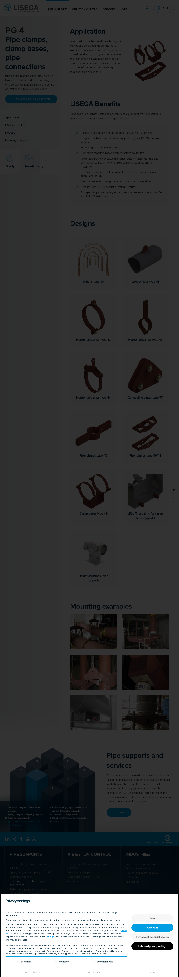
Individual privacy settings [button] (152, 946)
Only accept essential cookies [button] (152, 936)
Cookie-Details (32, 972)
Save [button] (152, 918)
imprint (151, 972)
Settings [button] (49, 936)
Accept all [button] (152, 927)
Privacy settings (94, 972)
